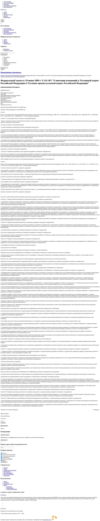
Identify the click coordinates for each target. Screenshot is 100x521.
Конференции (7, 17)
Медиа (5, 13)
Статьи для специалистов (8, 456)
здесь (35, 500)
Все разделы (4, 54)
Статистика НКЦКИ (11, 489)
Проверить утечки (8, 14)
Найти (2, 69)
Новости (6, 16)
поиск (2, 20)
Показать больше (5, 434)
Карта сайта (6, 475)
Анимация (9, 486)
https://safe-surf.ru (47, 519)
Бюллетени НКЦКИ (9, 3)
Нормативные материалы (10, 5)
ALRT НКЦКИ (7, 1)
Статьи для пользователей (8, 454)
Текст (2, 421)
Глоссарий (6, 4)
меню (2, 21)
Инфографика (9, 488)
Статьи (5, 12)
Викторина (6, 49)
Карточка (3, 422)
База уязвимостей (8, 7)
